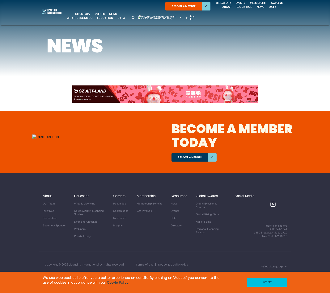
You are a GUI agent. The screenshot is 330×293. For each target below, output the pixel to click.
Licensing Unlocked (86, 221)
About (227, 7)
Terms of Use (145, 264)
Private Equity (82, 236)
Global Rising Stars (207, 214)
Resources (119, 218)
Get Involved (144, 210)
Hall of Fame (203, 221)
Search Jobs (120, 210)
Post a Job (119, 203)
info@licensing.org (276, 225)
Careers (277, 3)
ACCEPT (267, 282)
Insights (118, 225)
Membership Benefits (149, 203)
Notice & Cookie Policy (173, 264)
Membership (258, 3)
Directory (82, 14)
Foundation (50, 218)
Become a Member (184, 6)
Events (100, 14)
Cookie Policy (118, 282)
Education (105, 18)
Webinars (80, 228)
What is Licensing (80, 18)
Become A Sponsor (54, 225)
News (113, 14)
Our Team (49, 203)
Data (121, 18)
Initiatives (48, 210)
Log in (192, 18)
